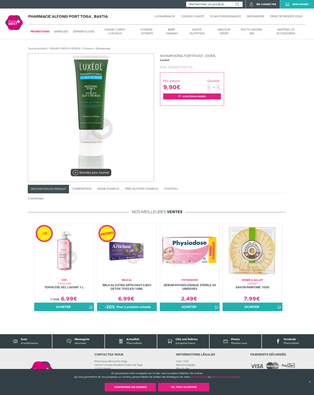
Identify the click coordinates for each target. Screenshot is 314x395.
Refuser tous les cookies (226, 376)
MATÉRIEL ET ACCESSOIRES (285, 31)
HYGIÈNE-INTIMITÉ (147, 31)
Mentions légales (185, 364)
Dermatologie (83, 31)
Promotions (40, 31)
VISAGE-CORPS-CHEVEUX (115, 31)
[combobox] (209, 4)
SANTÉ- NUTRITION (197, 31)
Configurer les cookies (130, 387)
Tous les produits (37, 48)
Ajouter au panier (194, 96)
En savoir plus (199, 376)
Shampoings (103, 48)
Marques (61, 31)
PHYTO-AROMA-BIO (252, 31)
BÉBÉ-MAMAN (172, 31)
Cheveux (88, 48)
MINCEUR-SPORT (224, 31)
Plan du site (182, 368)
